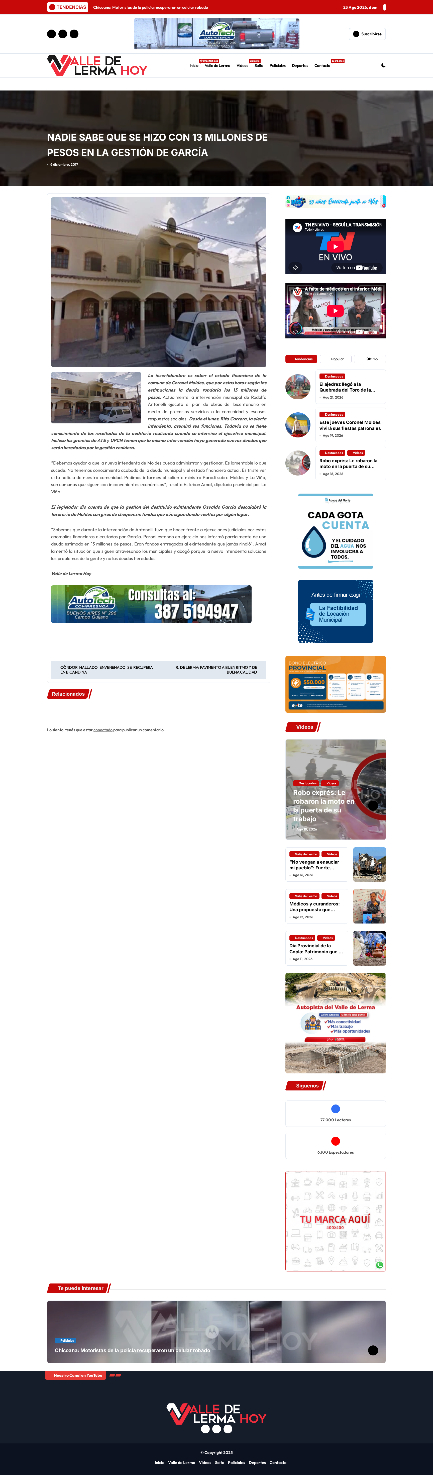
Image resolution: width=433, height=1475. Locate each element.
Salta (259, 65)
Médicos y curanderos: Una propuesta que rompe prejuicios (314, 909)
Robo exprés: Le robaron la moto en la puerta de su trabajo (348, 466)
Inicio (196, 63)
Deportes (300, 65)
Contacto (324, 63)
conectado (103, 729)
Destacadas (334, 376)
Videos (244, 63)
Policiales (277, 65)
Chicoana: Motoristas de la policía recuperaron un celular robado (132, 1350)
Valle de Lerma (217, 65)
